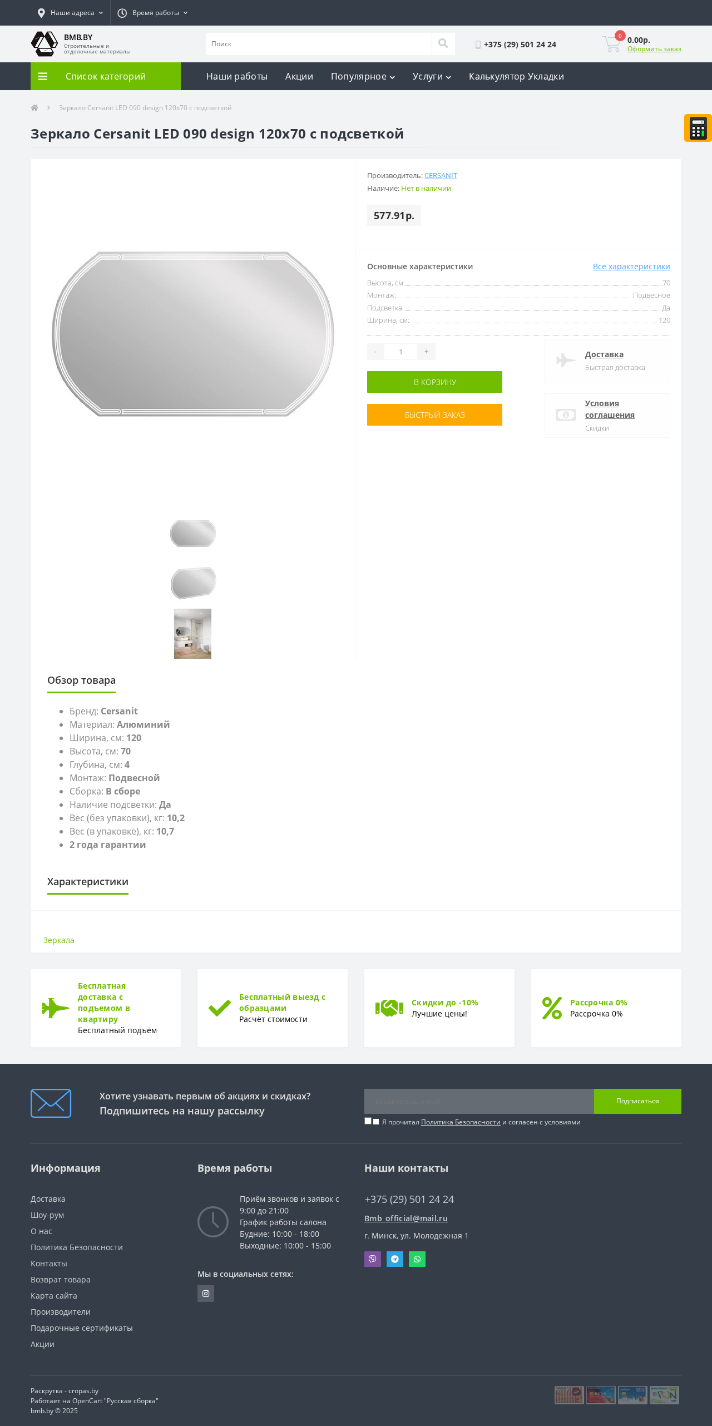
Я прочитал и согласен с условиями (481, 1122)
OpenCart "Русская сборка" (115, 1400)
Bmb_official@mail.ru (406, 1218)
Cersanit (440, 175)
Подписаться (637, 1101)
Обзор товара (81, 680)
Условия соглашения (610, 409)
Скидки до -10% (445, 1002)
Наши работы (237, 76)
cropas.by (83, 1390)
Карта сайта (54, 1295)
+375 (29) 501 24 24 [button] (409, 1199)
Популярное (359, 76)
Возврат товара (61, 1279)
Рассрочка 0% (599, 1002)
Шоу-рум (47, 1215)
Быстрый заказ (402, 414)
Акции (299, 76)
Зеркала (59, 940)
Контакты (49, 1263)
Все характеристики (631, 266)
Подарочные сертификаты (82, 1328)
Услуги (428, 76)
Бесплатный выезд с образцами (282, 1002)
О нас (41, 1231)
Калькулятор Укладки (516, 76)
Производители (61, 1311)
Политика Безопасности (461, 1122)
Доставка (604, 354)
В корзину (402, 382)
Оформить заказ (654, 48)
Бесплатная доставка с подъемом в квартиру (104, 1002)
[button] (70, 13)
